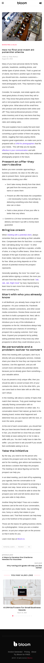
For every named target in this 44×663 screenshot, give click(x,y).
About (33, 652)
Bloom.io (21, 539)
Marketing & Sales (9, 45)
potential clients (9, 547)
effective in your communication (15, 150)
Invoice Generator (15, 652)
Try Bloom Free (40, 3)
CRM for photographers (24, 144)
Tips (29, 547)
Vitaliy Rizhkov (13, 56)
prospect (21, 547)
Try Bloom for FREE (22, 654)
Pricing (27, 652)
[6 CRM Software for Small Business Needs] (22, 592)
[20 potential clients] (22, 26)
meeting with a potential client (19, 235)
